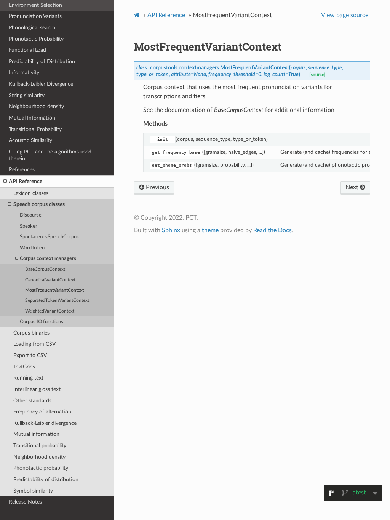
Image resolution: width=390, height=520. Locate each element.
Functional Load (27, 50)
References (22, 169)
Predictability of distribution (45, 479)
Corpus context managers (48, 258)
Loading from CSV (34, 344)
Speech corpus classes (39, 204)
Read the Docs (272, 230)
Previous (156, 187)
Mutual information (36, 434)
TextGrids (24, 367)
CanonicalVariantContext (50, 280)
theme (210, 230)
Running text (28, 378)
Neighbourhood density (36, 106)
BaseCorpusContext (45, 269)
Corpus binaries (31, 333)
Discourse (31, 215)
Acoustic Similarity (30, 140)
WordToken (32, 248)
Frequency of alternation (42, 412)
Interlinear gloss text (37, 389)
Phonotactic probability (40, 468)
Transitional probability (39, 445)
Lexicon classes (30, 193)
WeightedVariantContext (49, 311)
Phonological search (32, 27)
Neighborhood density (39, 457)
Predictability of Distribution (42, 61)
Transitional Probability (35, 129)
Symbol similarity (33, 491)
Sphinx (171, 230)
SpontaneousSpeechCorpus (49, 236)
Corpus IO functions (41, 321)
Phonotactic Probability (36, 39)
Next (352, 187)
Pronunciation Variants (35, 16)
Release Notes (25, 502)
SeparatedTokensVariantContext (57, 300)
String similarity (27, 95)
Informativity (24, 72)
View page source (344, 15)
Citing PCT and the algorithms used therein (50, 155)
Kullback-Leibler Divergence (41, 84)
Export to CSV (30, 355)
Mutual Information (32, 118)
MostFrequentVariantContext (54, 290)
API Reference (25, 181)
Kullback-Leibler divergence (45, 423)
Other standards (32, 401)
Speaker (28, 226)
